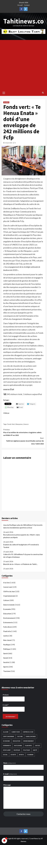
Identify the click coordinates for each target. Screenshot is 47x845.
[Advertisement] (23, 65)
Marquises (19, 424)
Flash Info (7, 631)
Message (7, 785)
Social (5, 658)
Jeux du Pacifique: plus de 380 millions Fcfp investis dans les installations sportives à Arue (22, 526)
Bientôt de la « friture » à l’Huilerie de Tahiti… (20, 564)
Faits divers (7, 627)
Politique (6, 649)
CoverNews (33, 838)
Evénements (8, 622)
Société (6, 102)
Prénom (6, 695)
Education (7, 614)
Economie (7, 609)
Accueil (20, 5)
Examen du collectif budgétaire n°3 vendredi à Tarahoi (21, 546)
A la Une (6, 583)
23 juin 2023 (8, 143)
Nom (9, 763)
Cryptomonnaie (9, 596)
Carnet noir (7, 587)
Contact (27, 5)
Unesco (26, 424)
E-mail (6, 705)
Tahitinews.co (23, 21)
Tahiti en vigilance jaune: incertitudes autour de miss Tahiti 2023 (25, 441)
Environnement (9, 618)
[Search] (43, 92)
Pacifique (6, 645)
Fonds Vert (11, 424)
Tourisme (6, 671)
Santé (5, 653)
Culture (6, 600)
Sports (5, 667)
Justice (6, 636)
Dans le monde (8, 605)
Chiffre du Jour (9, 591)
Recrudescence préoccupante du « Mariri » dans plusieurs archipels (21, 536)
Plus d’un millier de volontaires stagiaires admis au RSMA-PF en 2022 (22, 432)
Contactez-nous (23, 814)
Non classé (7, 640)
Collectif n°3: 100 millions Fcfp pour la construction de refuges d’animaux (23, 555)
